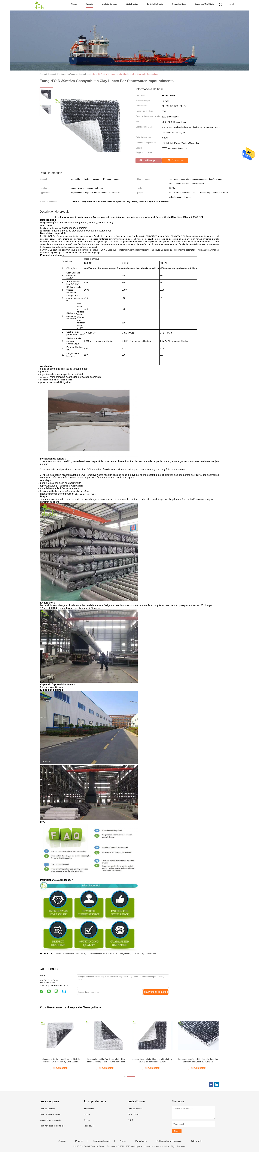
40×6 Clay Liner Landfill (146, 953)
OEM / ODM (133, 1114)
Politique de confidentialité (169, 1141)
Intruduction (89, 1109)
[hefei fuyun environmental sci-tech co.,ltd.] (39, 5)
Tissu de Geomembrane (50, 1114)
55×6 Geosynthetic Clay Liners (106, 1059)
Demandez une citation (205, 4)
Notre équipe (89, 1126)
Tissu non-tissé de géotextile (52, 1126)
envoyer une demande (156, 992)
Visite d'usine (132, 4)
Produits (89, 4)
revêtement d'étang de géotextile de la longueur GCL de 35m (152, 1060)
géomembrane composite (50, 1120)
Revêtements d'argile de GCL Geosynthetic (109, 953)
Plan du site (141, 1141)
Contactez (177, 160)
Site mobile (196, 1141)
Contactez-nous (179, 4)
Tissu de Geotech (47, 1109)
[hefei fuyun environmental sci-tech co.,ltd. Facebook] (211, 1084)
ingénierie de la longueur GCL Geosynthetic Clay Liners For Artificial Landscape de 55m (198, 1060)
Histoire (87, 1114)
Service (87, 1120)
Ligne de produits (135, 1109)
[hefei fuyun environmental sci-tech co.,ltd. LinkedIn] (216, 1084)
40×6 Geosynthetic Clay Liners (70, 953)
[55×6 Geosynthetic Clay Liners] (106, 1035)
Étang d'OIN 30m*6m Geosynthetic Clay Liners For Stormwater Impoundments (126, 74)
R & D (130, 1120)
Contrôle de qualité (155, 4)
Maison (74, 4)
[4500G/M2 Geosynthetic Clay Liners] (60, 1035)
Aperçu (61, 1141)
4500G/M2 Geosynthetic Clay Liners (60, 1059)
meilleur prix (150, 160)
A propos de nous (101, 1141)
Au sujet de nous (109, 4)
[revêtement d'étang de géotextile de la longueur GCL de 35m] (152, 1035)
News (123, 1141)
